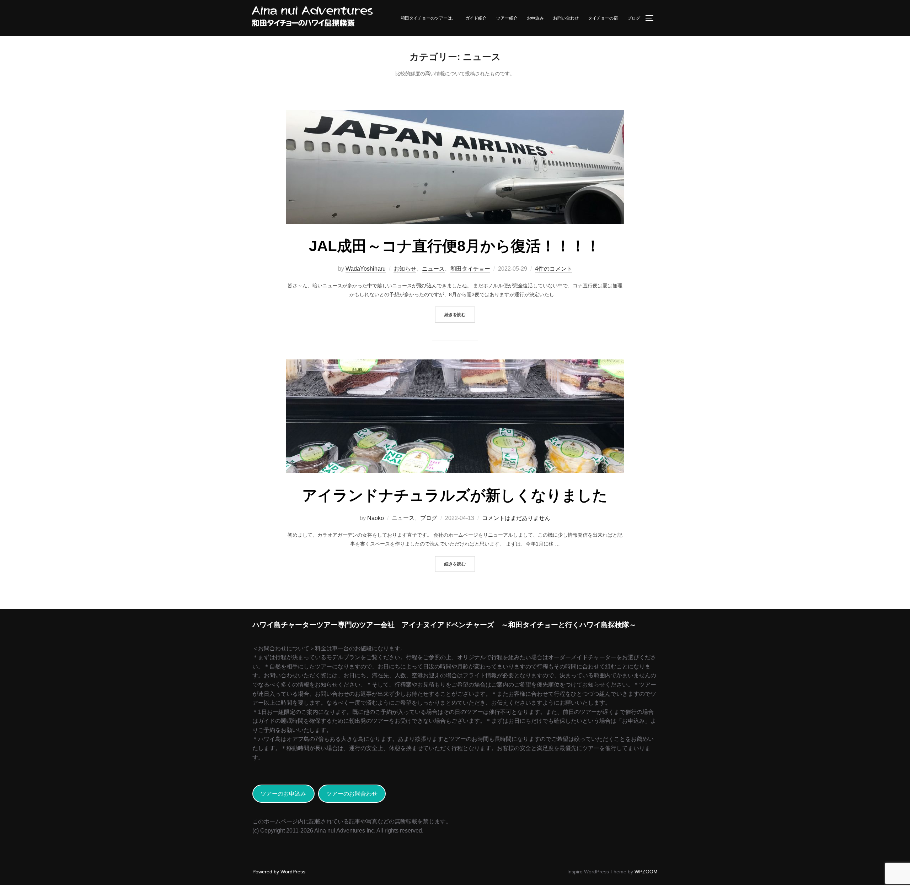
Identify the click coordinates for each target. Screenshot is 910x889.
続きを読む (459, 314)
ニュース (433, 269)
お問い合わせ (566, 18)
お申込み (535, 18)
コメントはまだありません (516, 518)
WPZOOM (646, 871)
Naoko (375, 518)
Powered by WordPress (278, 871)
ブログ (633, 18)
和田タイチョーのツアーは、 (428, 18)
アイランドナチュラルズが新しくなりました (454, 495)
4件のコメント (553, 269)
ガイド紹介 (476, 18)
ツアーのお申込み (283, 793)
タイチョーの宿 (603, 18)
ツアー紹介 (507, 18)
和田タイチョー (470, 269)
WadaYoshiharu (366, 269)
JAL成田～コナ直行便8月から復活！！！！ (454, 246)
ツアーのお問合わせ (352, 793)
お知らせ (405, 269)
